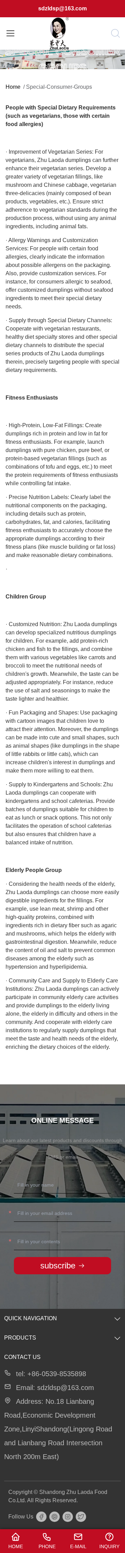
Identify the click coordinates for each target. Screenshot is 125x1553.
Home (13, 87)
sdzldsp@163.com (62, 8)
